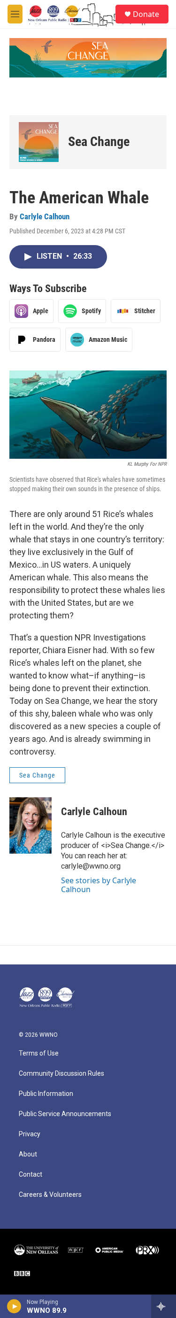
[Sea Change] (39, 142)
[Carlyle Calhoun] (30, 825)
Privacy (29, 1134)
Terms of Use (39, 1053)
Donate (146, 14)
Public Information (46, 1093)
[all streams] (163, 1306)
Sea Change (99, 141)
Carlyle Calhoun (44, 216)
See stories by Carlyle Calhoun (98, 884)
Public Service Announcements (65, 1114)
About (28, 1154)
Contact (30, 1174)
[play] (14, 1306)
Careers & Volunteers (50, 1194)
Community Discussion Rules (61, 1073)
